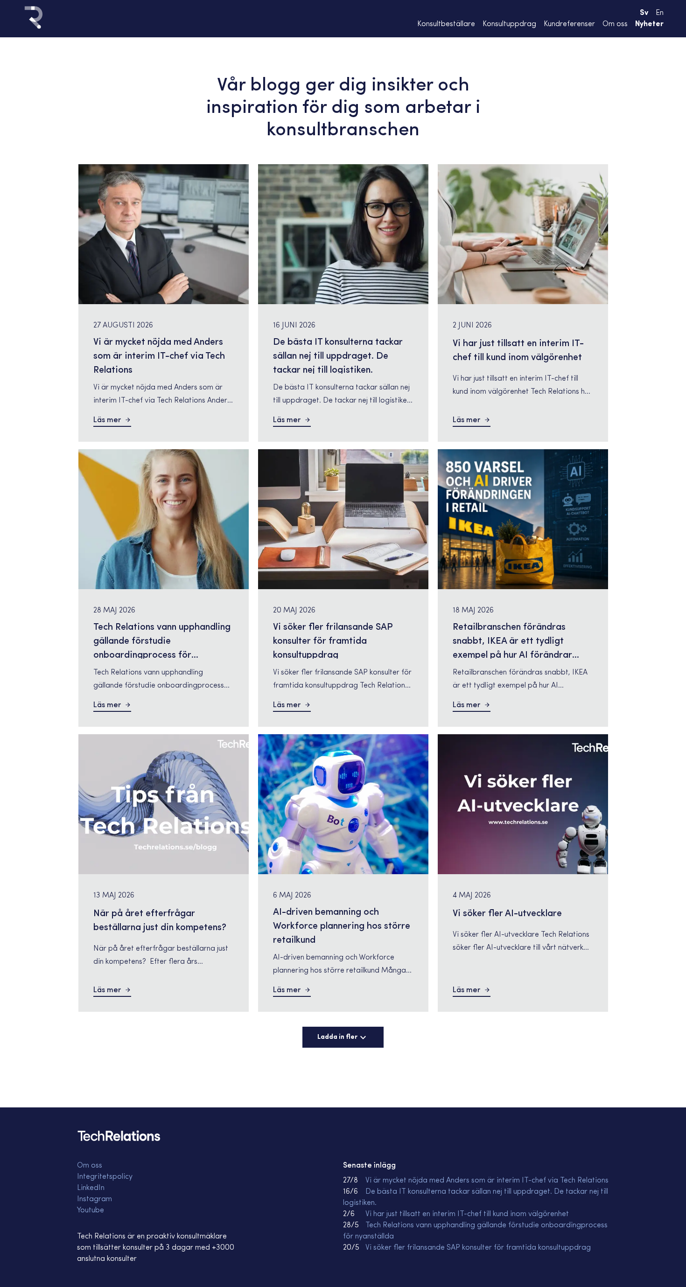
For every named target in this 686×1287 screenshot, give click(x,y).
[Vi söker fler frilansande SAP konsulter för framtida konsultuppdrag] (343, 519)
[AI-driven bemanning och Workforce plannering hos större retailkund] (343, 804)
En (660, 13)
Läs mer (107, 420)
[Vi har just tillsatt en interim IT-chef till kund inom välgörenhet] (523, 234)
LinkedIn (91, 1188)
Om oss (615, 24)
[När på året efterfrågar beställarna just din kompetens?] (163, 804)
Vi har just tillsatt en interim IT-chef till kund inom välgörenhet (467, 1214)
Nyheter (649, 24)
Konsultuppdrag (509, 24)
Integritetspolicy (105, 1177)
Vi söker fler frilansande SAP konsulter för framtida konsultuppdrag (478, 1248)
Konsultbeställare (446, 24)
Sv (644, 13)
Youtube (90, 1210)
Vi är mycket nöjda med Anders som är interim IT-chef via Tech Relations (487, 1180)
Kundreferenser (569, 24)
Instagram (94, 1199)
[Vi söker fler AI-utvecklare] (523, 804)
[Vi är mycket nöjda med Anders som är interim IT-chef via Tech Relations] (163, 234)
